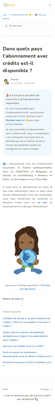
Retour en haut (11, 299)
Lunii (5, 14)
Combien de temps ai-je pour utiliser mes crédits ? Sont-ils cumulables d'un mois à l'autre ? (26, 322)
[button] (50, 5)
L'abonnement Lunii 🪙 (21, 14)
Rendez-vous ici (15, 120)
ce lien (42, 202)
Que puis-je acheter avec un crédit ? (23, 346)
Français (45, 389)
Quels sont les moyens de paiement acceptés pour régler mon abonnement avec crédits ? (25, 336)
